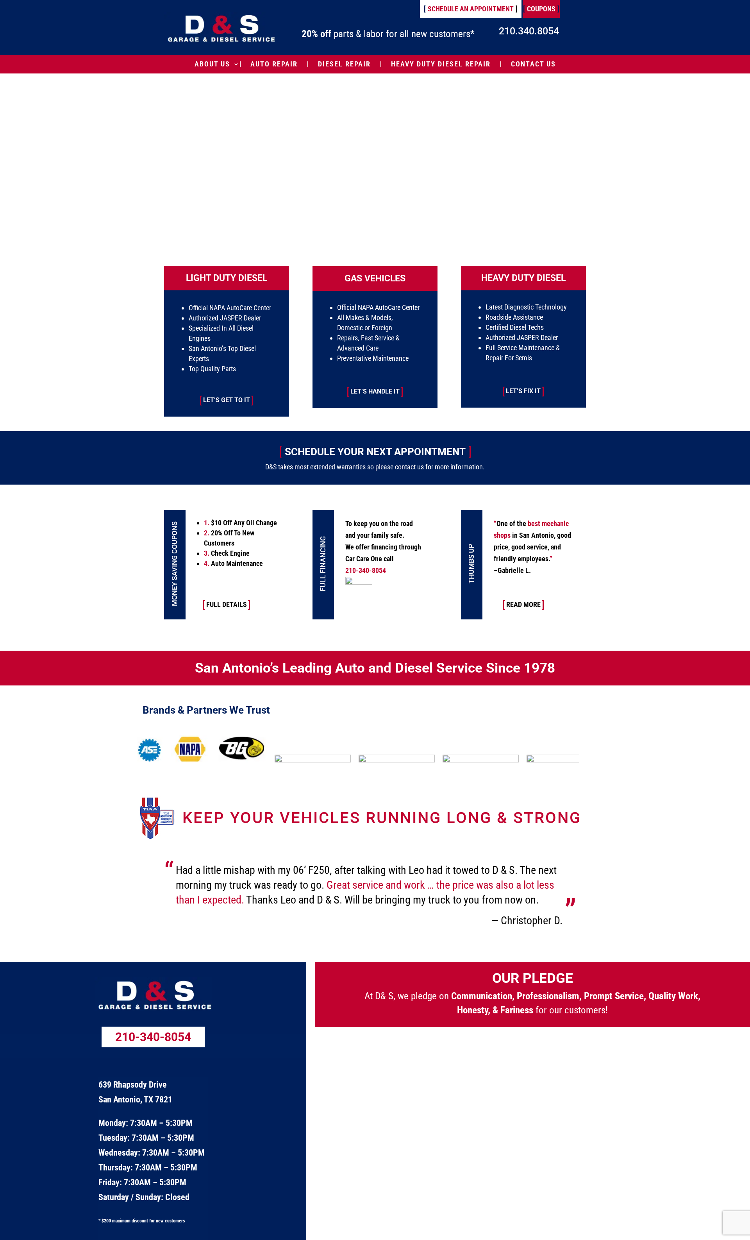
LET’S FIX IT (523, 391)
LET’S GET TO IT (226, 400)
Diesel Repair (344, 64)
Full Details (226, 604)
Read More (523, 604)
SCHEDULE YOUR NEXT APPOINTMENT (375, 452)
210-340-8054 (153, 1037)
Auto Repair (274, 64)
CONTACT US (533, 64)
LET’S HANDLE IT (375, 391)
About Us (212, 64)
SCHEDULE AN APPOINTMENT (471, 9)
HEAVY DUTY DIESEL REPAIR (441, 64)
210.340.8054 (529, 31)
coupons (541, 9)
